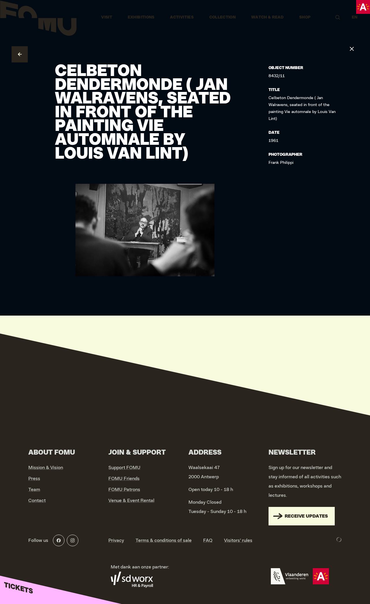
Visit (106, 17)
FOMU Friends (124, 478)
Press (34, 478)
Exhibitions (141, 17)
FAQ (207, 540)
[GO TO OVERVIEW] (20, 54)
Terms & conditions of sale (164, 540)
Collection (222, 17)
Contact (37, 500)
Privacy (116, 540)
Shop (304, 17)
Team (34, 489)
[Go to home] (38, 17)
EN (355, 17)
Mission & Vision (45, 467)
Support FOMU (124, 467)
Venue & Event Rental (131, 500)
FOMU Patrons (124, 489)
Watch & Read (267, 17)
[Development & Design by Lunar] (339, 539)
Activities (182, 17)
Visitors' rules (238, 540)
